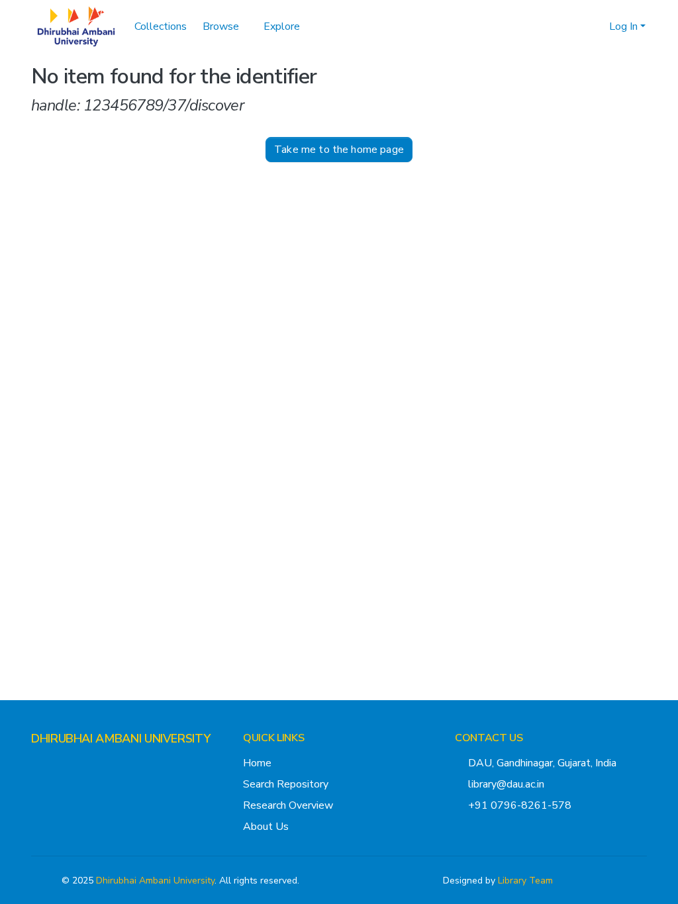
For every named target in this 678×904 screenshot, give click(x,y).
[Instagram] (57, 764)
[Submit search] (577, 26)
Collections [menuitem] (160, 26)
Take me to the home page (339, 149)
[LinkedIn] (78, 764)
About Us (266, 826)
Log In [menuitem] (623, 26)
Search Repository (285, 784)
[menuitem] (225, 26)
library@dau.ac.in (506, 784)
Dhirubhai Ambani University (155, 880)
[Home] (76, 26)
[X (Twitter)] (36, 764)
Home (257, 763)
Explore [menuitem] (282, 26)
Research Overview (288, 805)
